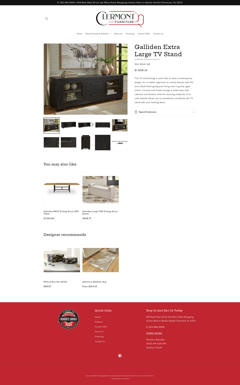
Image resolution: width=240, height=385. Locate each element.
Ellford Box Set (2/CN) (55, 282)
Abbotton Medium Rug (94, 282)
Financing (99, 336)
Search (98, 317)
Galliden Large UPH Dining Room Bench (100, 212)
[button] (47, 19)
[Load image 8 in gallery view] (85, 142)
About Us (99, 331)
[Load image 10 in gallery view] (120, 142)
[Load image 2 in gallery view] (68, 125)
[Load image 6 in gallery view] (51, 142)
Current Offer (101, 326)
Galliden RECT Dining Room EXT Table (61, 212)
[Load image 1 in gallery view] (51, 125)
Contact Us (100, 341)
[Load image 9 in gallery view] (103, 142)
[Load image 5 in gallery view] (120, 125)
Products (99, 322)
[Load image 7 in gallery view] (68, 142)
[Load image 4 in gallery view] (103, 125)
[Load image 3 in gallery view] (85, 125)
